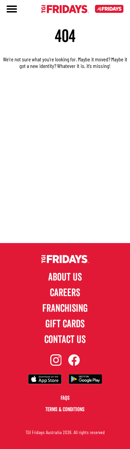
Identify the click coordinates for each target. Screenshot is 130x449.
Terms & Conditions (65, 409)
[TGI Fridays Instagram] (56, 360)
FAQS (65, 398)
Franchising (65, 308)
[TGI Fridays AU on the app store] (45, 380)
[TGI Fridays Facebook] (74, 360)
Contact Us (65, 339)
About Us (65, 277)
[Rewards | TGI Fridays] (109, 10)
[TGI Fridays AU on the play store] (85, 380)
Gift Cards (65, 324)
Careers (65, 293)
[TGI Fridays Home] (65, 9)
